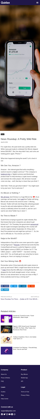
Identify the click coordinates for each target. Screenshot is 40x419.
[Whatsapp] (15, 414)
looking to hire (5, 174)
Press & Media (5, 378)
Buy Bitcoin (24, 374)
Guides (3, 391)
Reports (17, 245)
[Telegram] (12, 414)
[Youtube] (9, 414)
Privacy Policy (25, 395)
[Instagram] (7, 414)
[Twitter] (4, 414)
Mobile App (24, 378)
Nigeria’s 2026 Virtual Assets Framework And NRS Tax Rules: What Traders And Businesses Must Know (24, 328)
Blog (2, 395)
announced (34, 224)
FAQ (2, 381)
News (2, 134)
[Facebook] (2, 414)
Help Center (4, 398)
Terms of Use (25, 391)
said (22, 199)
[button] (37, 2)
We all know (5, 197)
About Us (4, 374)
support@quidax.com (8, 411)
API (22, 381)
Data (4, 270)
